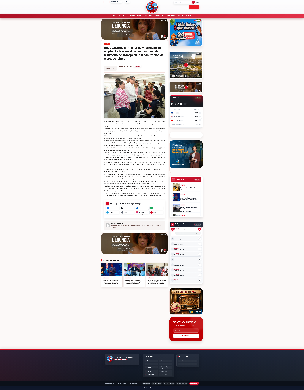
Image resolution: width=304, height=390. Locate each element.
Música (145, 15)
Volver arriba (193, 383)
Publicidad (146, 387)
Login (198, 2)
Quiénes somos (146, 383)
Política (119, 15)
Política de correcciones (182, 383)
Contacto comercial (155, 387)
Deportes (132, 15)
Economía (125, 15)
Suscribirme (186, 335)
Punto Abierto (171, 15)
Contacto (183, 364)
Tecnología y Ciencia (154, 15)
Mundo (163, 15)
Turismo (139, 15)
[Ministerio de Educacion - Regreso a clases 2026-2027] (186, 32)
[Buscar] (193, 2)
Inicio (113, 15)
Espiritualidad (180, 15)
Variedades (189, 15)
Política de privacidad (156, 383)
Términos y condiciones (169, 383)
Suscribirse (194, 6)
